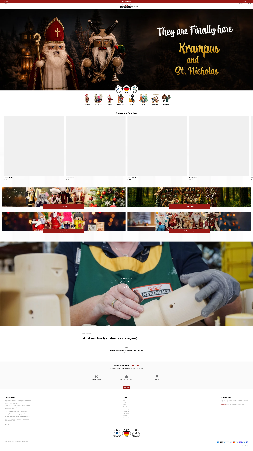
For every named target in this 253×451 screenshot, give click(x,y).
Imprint (124, 404)
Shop (115, 6)
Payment (125, 415)
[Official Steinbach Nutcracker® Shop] (126, 6)
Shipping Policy (126, 411)
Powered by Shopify (24, 441)
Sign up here (223, 404)
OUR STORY (244, 1)
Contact (124, 402)
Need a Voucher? (126, 417)
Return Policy (126, 413)
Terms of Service (126, 406)
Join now (126, 387)
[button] (126, 286)
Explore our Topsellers (126, 113)
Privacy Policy (126, 409)
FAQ (248, 1)
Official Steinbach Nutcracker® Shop (14, 441)
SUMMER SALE (135, 6)
